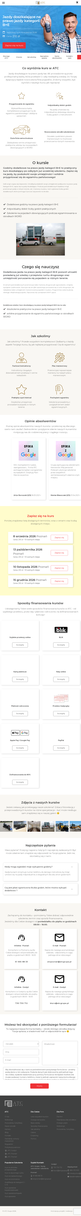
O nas (7, 1117)
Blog (6, 1132)
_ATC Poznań (12, 1154)
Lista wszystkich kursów (39, 1117)
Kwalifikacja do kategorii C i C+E (15, 1183)
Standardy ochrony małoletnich (12, 1140)
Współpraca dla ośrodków (66, 1120)
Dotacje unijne (62, 1123)
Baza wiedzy (35, 1123)
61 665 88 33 (21, 962)
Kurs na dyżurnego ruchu (14, 1173)
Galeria (33, 1132)
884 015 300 (73, 1170)
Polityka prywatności (12, 1147)
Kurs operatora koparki (13, 1193)
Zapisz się (59, 537)
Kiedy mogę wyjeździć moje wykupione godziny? (29, 867)
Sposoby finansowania (39, 1126)
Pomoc (33, 1139)
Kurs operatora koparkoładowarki (11, 1189)
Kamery (8, 1129)
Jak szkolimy (35, 1129)
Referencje (9, 1120)
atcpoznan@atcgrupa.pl (59, 962)
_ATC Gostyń (12, 1150)
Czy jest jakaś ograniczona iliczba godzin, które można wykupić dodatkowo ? (36, 889)
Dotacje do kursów (38, 1120)
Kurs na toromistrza (12, 1179)
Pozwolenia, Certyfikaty (13, 1123)
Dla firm (60, 1117)
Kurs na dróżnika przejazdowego (11, 1169)
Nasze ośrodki (10, 1126)
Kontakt (8, 1136)
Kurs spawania (10, 1196)
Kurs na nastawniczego (13, 1176)
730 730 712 (21, 1003)
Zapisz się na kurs (14, 45)
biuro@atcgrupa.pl (59, 1003)
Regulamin (9, 1144)
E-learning (34, 1136)
